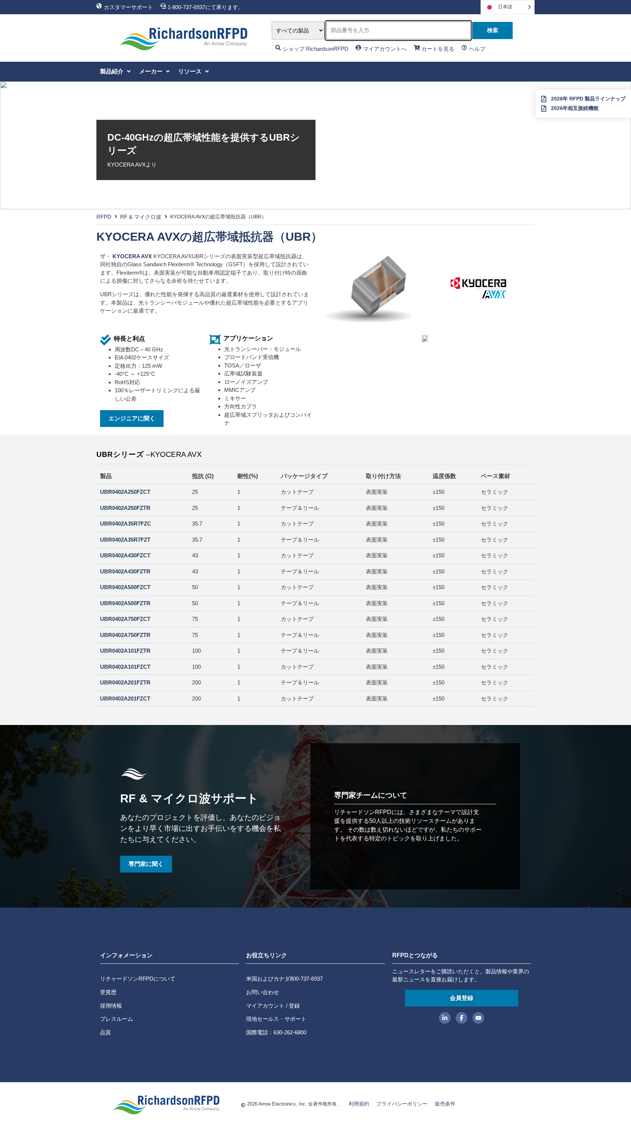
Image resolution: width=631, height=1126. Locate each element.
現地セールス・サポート (276, 1019)
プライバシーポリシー (402, 1104)
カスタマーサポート (128, 7)
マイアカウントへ (385, 49)
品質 (105, 1032)
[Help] (464, 47)
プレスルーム (116, 1019)
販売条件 (445, 1104)
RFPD (103, 217)
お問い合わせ (262, 992)
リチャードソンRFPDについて (137, 979)
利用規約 (359, 1104)
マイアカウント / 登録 (273, 1006)
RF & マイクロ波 (140, 217)
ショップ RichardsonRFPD (315, 49)
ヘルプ (477, 49)
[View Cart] (417, 47)
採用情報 (111, 1006)
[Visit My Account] (358, 47)
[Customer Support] (99, 6)
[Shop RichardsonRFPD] (278, 47)
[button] (115, 71)
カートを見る (437, 49)
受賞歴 (108, 992)
